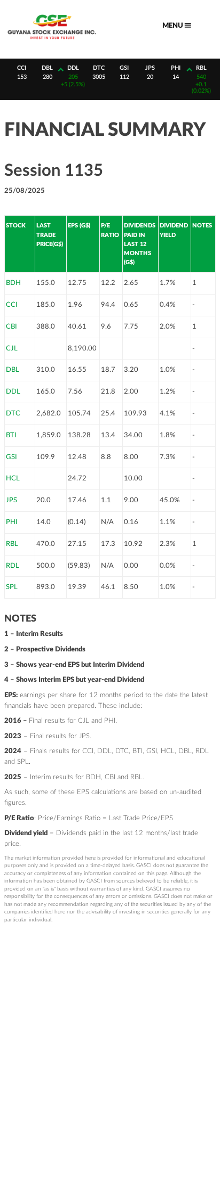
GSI (11, 457)
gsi (122, 68)
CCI (12, 304)
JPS (11, 500)
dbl (45, 68)
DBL (12, 369)
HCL (13, 478)
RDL (12, 565)
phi (173, 68)
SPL (12, 587)
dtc (96, 68)
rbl (198, 68)
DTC (13, 413)
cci (19, 68)
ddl (70, 68)
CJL (12, 348)
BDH (13, 283)
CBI (11, 326)
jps (147, 68)
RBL (12, 544)
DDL (13, 391)
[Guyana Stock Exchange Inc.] (51, 41)
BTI (11, 435)
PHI (12, 522)
